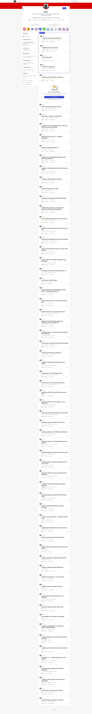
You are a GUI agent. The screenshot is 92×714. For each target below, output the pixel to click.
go (42, 149)
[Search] (18, 1)
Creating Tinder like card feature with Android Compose (54, 637)
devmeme (48, 559)
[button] (24, 29)
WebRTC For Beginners (48, 66)
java (53, 578)
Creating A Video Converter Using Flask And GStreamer (53, 473)
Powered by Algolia (45, 1)
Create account (74, 1)
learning (46, 519)
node (47, 68)
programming (49, 39)
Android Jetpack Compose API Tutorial (52, 700)
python (43, 78)
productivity (58, 39)
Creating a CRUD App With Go (49, 147)
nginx (43, 618)
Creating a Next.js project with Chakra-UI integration (53, 680)
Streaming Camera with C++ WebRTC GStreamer (52, 137)
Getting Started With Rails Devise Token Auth (54, 527)
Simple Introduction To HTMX (49, 188)
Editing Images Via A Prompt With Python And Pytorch (54, 442)
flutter (43, 365)
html (54, 128)
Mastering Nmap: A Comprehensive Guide (53, 311)
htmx (43, 171)
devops (45, 608)
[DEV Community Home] (15, 1)
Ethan (43, 35)
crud (49, 149)
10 (52, 60)
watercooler (44, 559)
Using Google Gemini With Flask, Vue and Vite (54, 218)
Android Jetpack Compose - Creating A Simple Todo (54, 517)
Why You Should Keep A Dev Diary (52, 38)
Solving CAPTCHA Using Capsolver (51, 352)
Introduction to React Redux (49, 280)
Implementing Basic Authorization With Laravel (54, 452)
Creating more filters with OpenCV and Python (54, 648)
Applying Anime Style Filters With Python (53, 422)
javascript (44, 49)
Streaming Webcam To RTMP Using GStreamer (54, 432)
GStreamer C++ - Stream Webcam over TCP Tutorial (53, 658)
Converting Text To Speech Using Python (53, 382)
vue (42, 220)
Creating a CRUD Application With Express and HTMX (54, 168)
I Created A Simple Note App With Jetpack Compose (53, 484)
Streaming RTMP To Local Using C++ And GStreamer (53, 402)
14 (53, 151)
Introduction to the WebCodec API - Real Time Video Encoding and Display (54, 126)
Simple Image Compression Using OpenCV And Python (54, 547)
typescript (46, 199)
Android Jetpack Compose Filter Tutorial (52, 537)
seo (52, 303)
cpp (42, 139)
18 (53, 41)
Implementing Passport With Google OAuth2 (53, 198)
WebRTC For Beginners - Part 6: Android (52, 577)
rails (47, 529)
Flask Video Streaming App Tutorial (51, 106)
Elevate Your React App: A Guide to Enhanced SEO (54, 301)
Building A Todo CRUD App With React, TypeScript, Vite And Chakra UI (52, 322)
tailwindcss (51, 671)
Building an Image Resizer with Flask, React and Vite (54, 229)
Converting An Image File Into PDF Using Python (55, 343)
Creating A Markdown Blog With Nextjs (52, 567)
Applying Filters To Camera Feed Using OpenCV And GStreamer (54, 333)
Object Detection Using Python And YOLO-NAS (54, 413)
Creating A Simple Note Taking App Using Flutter (53, 363)
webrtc (52, 49)
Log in (68, 1)
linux (42, 608)
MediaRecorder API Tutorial (50, 47)
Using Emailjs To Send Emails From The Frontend (52, 596)
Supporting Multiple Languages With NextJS (54, 558)
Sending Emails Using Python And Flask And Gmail (53, 495)
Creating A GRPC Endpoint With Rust (51, 179)
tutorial (55, 49)
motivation (49, 58)
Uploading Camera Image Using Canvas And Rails (53, 393)
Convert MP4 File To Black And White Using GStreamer (53, 260)
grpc (52, 180)
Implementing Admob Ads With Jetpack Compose (52, 506)
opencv (54, 160)
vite (49, 324)
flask (46, 108)
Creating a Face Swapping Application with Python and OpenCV (53, 157)
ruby (52, 529)
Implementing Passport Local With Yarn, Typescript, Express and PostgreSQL (52, 208)
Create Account (54, 97)
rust (42, 180)
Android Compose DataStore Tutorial (51, 586)
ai (45, 78)
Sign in (59, 99)
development (54, 365)
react (43, 231)
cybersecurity (44, 292)
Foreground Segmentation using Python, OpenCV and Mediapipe (52, 626)
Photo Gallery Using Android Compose (52, 690)
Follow (64, 8)
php (53, 190)
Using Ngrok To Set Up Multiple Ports (51, 373)
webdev (43, 117)
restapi (54, 251)
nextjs (47, 671)
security (56, 292)
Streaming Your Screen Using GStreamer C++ (54, 270)
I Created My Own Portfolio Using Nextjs (52, 616)
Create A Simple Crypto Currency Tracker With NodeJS (54, 249)
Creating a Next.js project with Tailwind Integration (52, 669)
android (43, 240)
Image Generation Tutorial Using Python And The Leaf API (54, 462)
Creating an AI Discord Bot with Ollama (52, 77)
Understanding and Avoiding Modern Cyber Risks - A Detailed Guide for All (53, 290)
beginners (44, 39)
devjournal (54, 39)
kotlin (43, 508)
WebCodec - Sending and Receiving (51, 116)
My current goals (47, 57)
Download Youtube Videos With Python (52, 607)
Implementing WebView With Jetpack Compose (54, 239)
